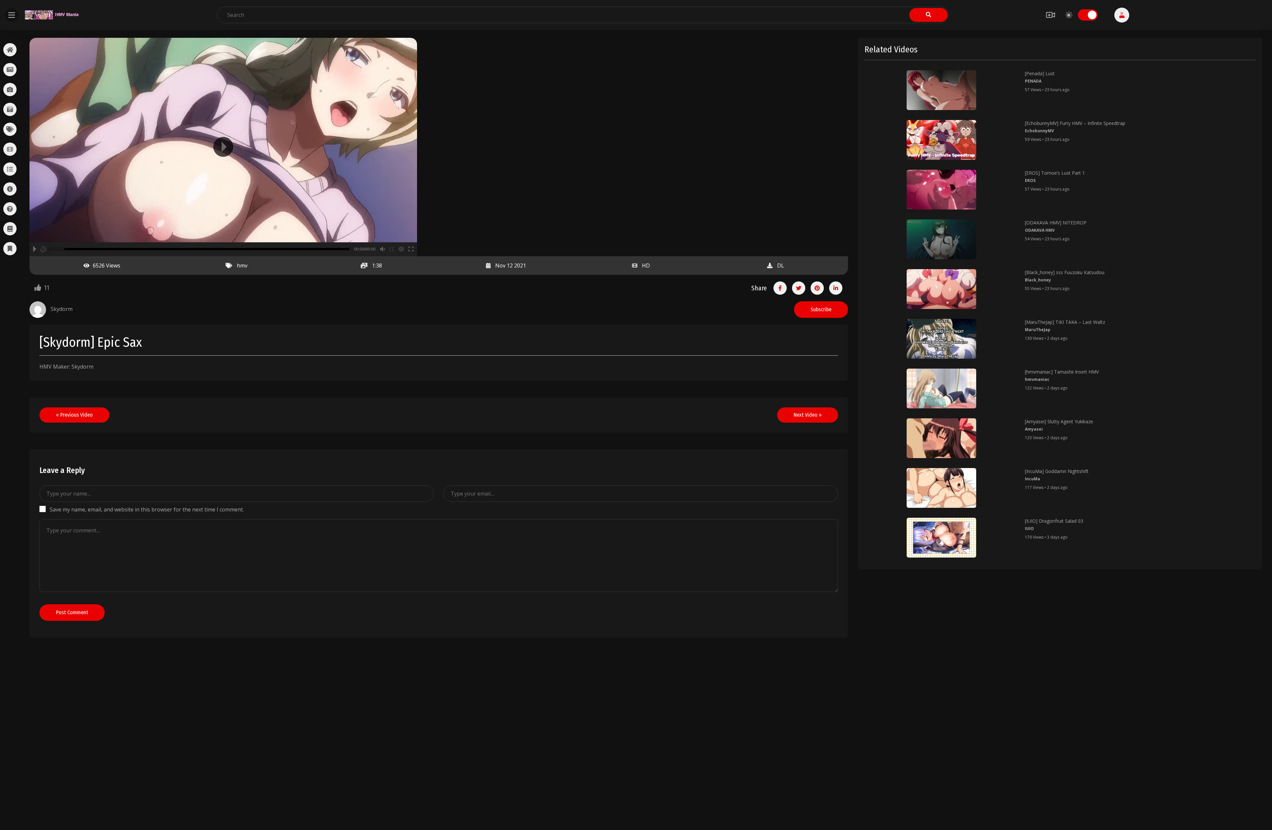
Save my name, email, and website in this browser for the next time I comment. (147, 509)
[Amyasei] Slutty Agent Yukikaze (1059, 421)
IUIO (1029, 528)
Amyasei (1034, 429)
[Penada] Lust (1040, 73)
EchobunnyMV (1039, 131)
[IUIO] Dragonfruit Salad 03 (1054, 521)
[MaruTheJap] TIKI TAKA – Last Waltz (1065, 322)
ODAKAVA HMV (1040, 230)
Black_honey (1038, 280)
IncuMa (1032, 479)
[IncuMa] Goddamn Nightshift (1056, 471)
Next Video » (808, 415)
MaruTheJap (1037, 329)
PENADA (1033, 81)
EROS (1030, 180)
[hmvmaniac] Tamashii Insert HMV (1062, 372)
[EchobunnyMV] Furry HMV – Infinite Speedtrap (1075, 123)
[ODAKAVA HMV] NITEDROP (1055, 222)
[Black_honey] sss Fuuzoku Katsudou (1064, 272)
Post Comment (72, 612)
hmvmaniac (1037, 379)
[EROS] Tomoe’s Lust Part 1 (1055, 173)
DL (780, 265)
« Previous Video (74, 415)
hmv (242, 265)
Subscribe (821, 309)
